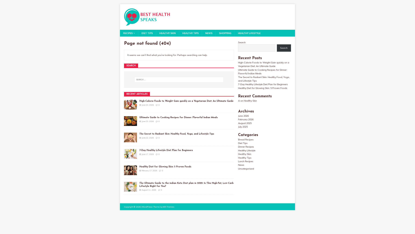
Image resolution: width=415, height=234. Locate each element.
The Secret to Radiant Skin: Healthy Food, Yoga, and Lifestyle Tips (176, 134)
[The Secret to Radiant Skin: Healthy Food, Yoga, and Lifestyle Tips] (130, 140)
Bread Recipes (246, 139)
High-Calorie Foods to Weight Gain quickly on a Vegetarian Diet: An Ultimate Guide (186, 101)
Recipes (128, 33)
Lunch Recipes (245, 161)
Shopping (225, 33)
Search (242, 42)
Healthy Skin (167, 33)
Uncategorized (246, 168)
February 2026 (245, 119)
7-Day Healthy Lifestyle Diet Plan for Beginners (166, 150)
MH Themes (168, 207)
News (208, 33)
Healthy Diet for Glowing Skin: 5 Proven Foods (165, 167)
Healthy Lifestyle (249, 33)
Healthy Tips (190, 33)
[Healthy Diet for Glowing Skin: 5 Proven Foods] (130, 173)
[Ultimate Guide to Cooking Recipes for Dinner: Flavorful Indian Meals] (130, 124)
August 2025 (245, 123)
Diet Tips (147, 33)
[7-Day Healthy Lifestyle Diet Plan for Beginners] (130, 157)
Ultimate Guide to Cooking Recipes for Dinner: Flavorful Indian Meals (178, 117)
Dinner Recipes (246, 146)
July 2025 (243, 126)
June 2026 (243, 115)
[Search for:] (179, 79)
